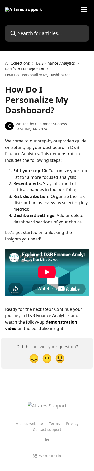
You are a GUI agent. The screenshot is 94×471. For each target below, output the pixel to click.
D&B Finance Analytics (55, 63)
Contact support (47, 429)
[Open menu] (84, 9)
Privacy (72, 423)
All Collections (17, 63)
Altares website (29, 423)
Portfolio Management (24, 68)
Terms (54, 423)
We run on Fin (50, 455)
